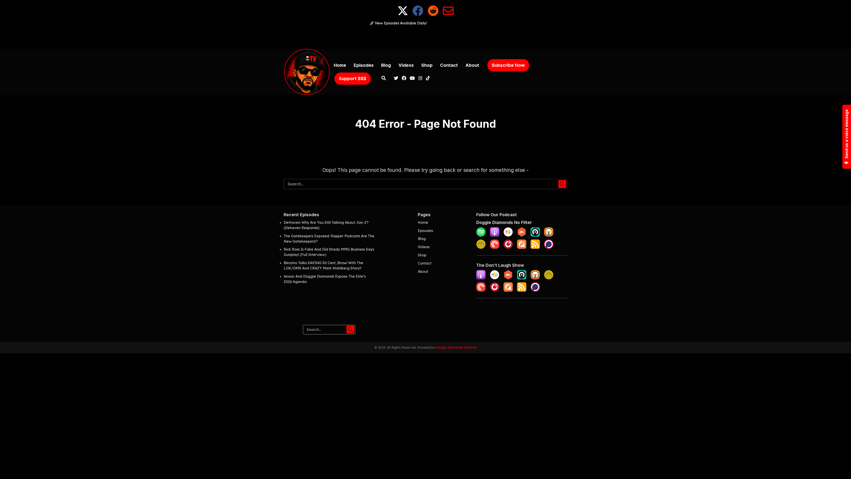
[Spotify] (481, 235)
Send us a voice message (846, 134)
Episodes (364, 65)
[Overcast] (548, 235)
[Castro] (535, 235)
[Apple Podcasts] (494, 235)
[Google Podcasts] (508, 235)
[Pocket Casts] (494, 247)
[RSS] (535, 247)
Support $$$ (352, 78)
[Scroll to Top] (840, 468)
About (472, 65)
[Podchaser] (548, 247)
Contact (449, 65)
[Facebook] (417, 14)
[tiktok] (427, 78)
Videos (406, 65)
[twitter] (396, 78)
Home (340, 65)
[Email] (448, 14)
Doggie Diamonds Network (456, 347)
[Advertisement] (425, 36)
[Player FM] (508, 247)
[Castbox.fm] (521, 235)
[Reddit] (433, 14)
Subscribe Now (508, 65)
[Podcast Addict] (521, 247)
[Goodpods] (481, 247)
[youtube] (412, 78)
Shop (427, 65)
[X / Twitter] (402, 14)
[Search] (383, 78)
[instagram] (420, 78)
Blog (386, 65)
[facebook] (404, 78)
